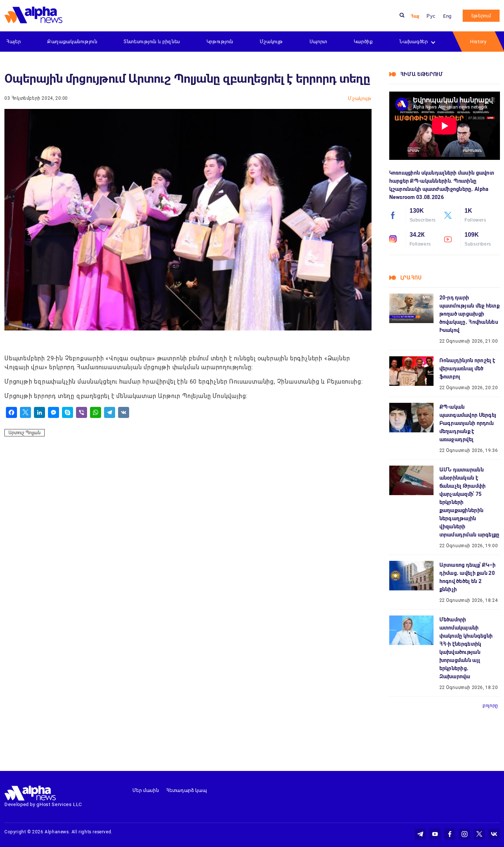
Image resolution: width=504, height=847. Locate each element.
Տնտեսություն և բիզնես (152, 41)
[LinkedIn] (39, 412)
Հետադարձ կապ (186, 790)
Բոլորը (490, 705)
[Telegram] (110, 412)
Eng (447, 16)
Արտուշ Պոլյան (24, 432)
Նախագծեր (413, 41)
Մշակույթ (271, 41)
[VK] (124, 412)
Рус (431, 16)
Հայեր (13, 41)
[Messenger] (53, 412)
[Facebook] (11, 412)
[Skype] (68, 412)
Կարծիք (363, 41)
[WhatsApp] (96, 412)
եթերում (481, 15)
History (478, 41)
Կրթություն (220, 41)
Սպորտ (318, 41)
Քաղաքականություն (72, 41)
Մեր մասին (145, 790)
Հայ (414, 16)
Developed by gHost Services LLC (43, 804)
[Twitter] (25, 412)
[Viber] (82, 412)
